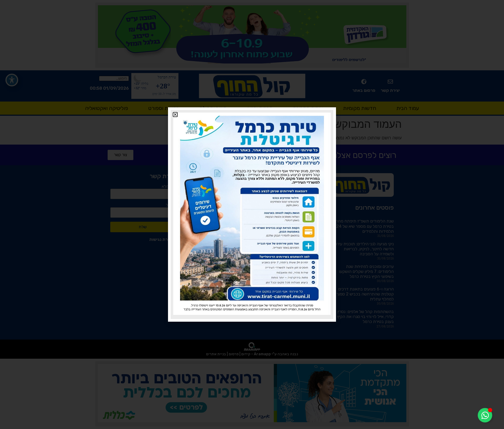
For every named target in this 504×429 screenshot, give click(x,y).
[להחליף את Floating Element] (485, 415)
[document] (252, 214)
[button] (175, 114)
